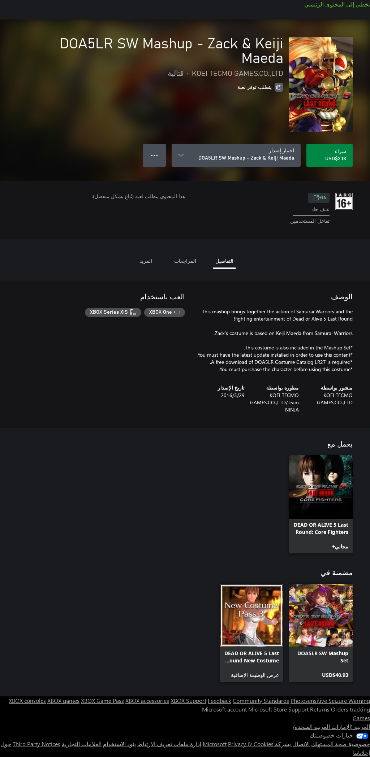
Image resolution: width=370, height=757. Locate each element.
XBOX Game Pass (102, 700)
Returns (320, 709)
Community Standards (261, 700)
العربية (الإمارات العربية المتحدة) (331, 726)
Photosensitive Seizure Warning (330, 700)
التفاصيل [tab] (224, 260)
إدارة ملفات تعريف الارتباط (169, 744)
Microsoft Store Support (278, 709)
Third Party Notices (36, 744)
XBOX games (63, 700)
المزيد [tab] (145, 260)
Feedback (219, 700)
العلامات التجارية (82, 744)
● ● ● (154, 155)
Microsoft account (224, 709)
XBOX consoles (27, 700)
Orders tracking (350, 709)
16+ (322, 197)
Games (361, 718)
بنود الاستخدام (119, 744)
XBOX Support (188, 700)
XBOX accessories (147, 700)
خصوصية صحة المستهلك (340, 744)
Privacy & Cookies (251, 744)
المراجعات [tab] (185, 260)
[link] (321, 504)
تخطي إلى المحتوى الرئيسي (337, 4)
